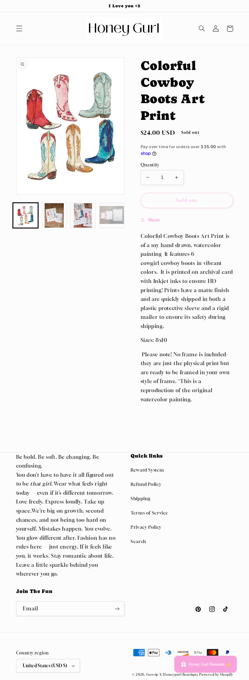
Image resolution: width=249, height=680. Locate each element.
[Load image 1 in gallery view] (25, 215)
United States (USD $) (45, 665)
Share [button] (154, 219)
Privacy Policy (146, 527)
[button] (19, 29)
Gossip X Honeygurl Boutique (173, 674)
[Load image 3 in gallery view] (83, 215)
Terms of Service (149, 512)
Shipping (141, 498)
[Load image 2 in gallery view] (54, 215)
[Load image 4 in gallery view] (111, 215)
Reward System (147, 470)
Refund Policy (146, 484)
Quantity (150, 164)
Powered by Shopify (216, 674)
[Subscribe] (117, 608)
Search (138, 541)
